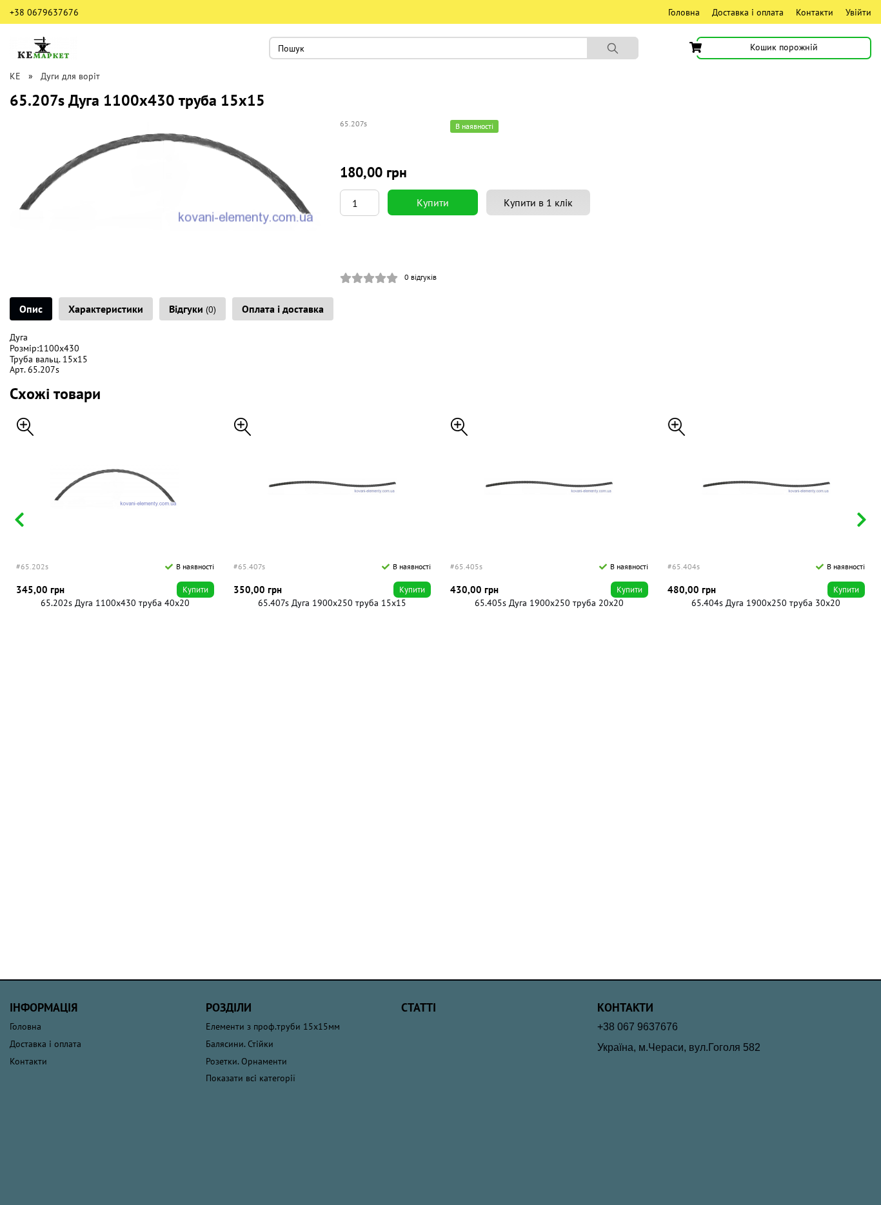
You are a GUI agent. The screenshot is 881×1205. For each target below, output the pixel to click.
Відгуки (192, 308)
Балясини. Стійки (239, 1044)
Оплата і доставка (283, 308)
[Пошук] (612, 48)
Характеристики (105, 308)
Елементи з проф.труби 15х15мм (273, 1026)
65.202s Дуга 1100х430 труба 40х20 (115, 603)
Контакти (814, 12)
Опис (31, 308)
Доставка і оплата (748, 12)
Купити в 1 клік (538, 202)
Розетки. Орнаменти (246, 1061)
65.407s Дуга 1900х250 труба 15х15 (332, 603)
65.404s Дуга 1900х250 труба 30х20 (765, 603)
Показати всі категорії (250, 1078)
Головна (684, 12)
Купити (433, 202)
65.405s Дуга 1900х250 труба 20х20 (549, 603)
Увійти (858, 12)
